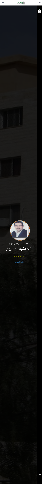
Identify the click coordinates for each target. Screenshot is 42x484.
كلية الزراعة (18, 262)
